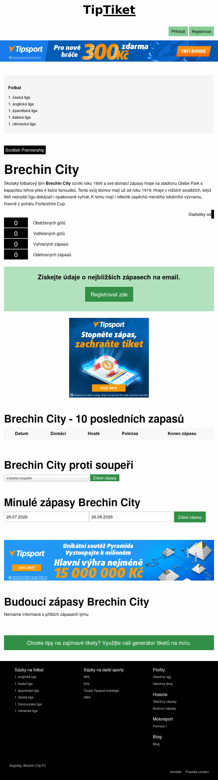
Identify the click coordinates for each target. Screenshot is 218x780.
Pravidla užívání (197, 771)
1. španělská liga (22, 110)
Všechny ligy (162, 676)
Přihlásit (178, 31)
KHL (87, 683)
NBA (87, 697)
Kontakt (175, 771)
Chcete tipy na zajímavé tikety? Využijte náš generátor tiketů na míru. (109, 642)
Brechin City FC (34, 765)
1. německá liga (22, 123)
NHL (87, 676)
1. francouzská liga (28, 704)
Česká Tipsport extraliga (101, 690)
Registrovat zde (109, 294)
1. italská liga (19, 117)
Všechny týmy (163, 683)
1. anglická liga (21, 103)
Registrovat (201, 31)
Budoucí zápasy (164, 708)
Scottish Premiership (24, 150)
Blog (156, 743)
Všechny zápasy (165, 701)
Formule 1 (160, 726)
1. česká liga (19, 97)
